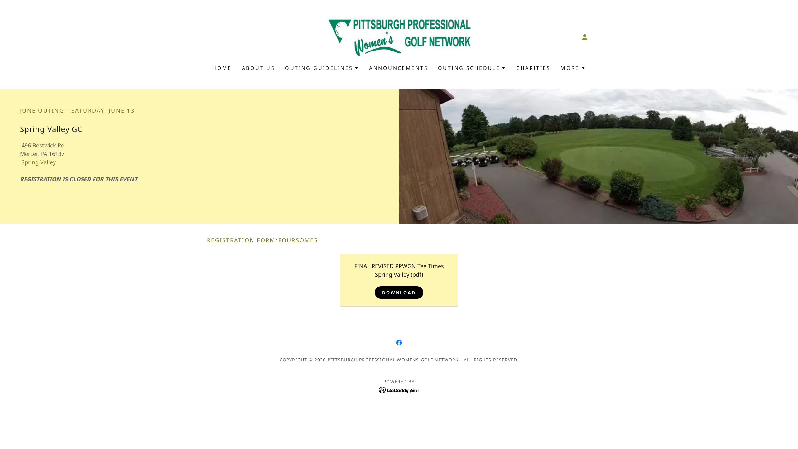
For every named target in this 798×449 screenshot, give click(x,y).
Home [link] (222, 68)
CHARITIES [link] (533, 68)
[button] (585, 37)
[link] (399, 36)
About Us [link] (258, 68)
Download (399, 293)
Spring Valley (39, 162)
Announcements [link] (398, 68)
